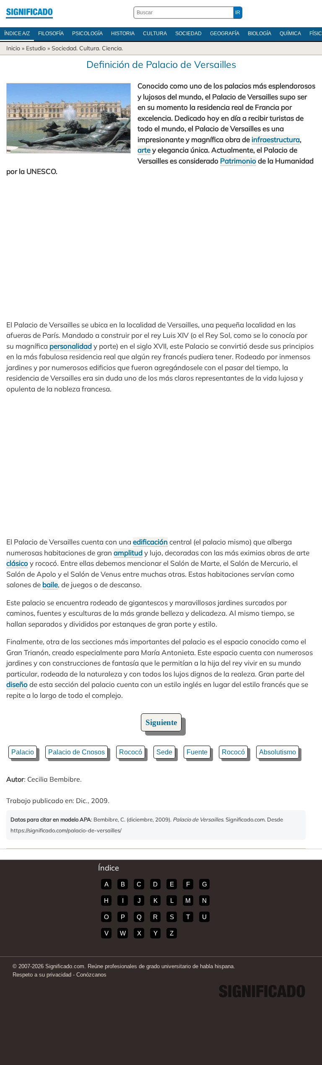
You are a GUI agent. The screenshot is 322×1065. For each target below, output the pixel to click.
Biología (259, 33)
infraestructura (276, 139)
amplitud (128, 552)
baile (50, 584)
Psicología (87, 33)
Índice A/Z (17, 33)
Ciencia (112, 48)
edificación (150, 541)
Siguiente (161, 722)
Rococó (130, 752)
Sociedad (188, 33)
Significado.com (29, 12)
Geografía (224, 33)
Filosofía (51, 33)
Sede (164, 752)
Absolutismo (277, 752)
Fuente (197, 752)
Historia (123, 33)
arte (144, 149)
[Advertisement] (161, 248)
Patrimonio (238, 160)
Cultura (155, 33)
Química (290, 33)
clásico (17, 563)
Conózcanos (91, 975)
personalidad (70, 346)
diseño (17, 684)
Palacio (22, 752)
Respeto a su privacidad (42, 975)
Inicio (13, 48)
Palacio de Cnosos (76, 752)
